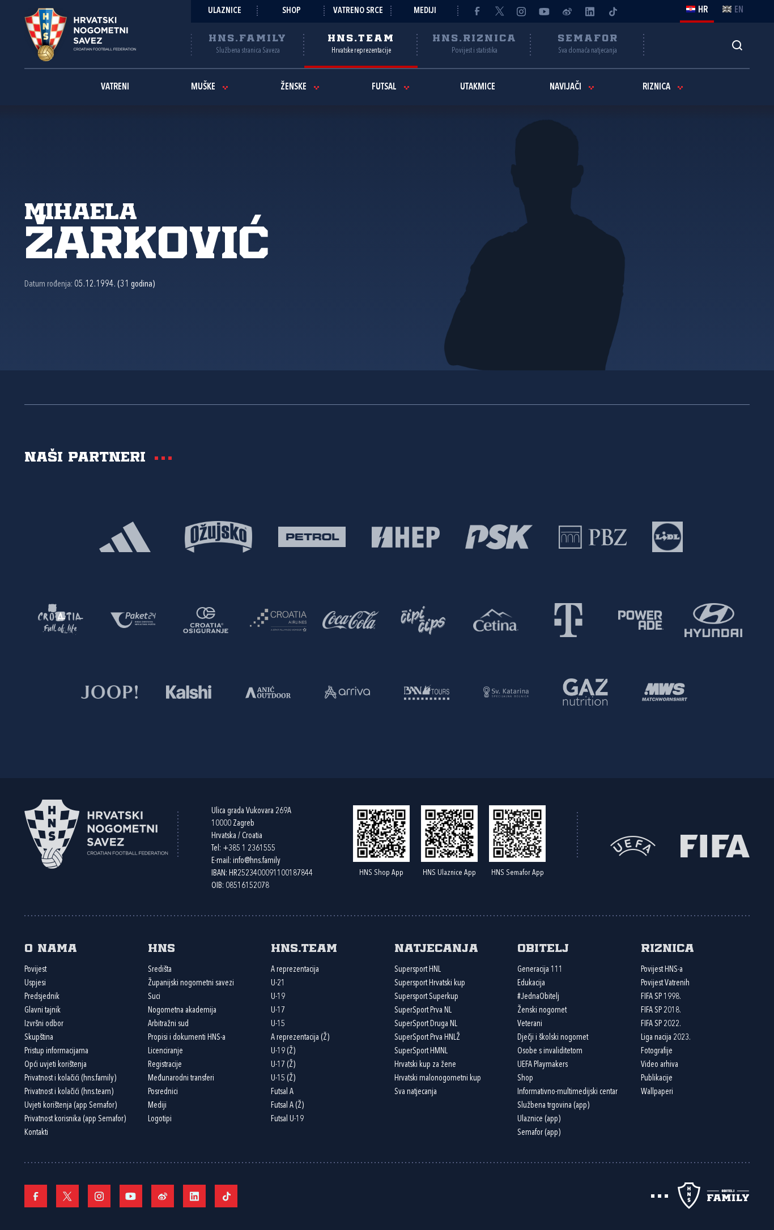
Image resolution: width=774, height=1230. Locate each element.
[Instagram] (522, 11)
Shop (291, 11)
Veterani (529, 1024)
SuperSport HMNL (421, 1051)
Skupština (38, 1037)
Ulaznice (224, 11)
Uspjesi (35, 983)
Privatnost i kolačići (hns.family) (70, 1078)
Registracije (165, 1065)
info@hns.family (256, 861)
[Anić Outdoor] (268, 691)
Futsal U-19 (287, 1119)
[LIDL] (667, 536)
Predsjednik (41, 997)
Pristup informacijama (56, 1051)
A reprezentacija (295, 970)
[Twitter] (499, 11)
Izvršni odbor (43, 1024)
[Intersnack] (423, 619)
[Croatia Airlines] (278, 619)
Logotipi (160, 1119)
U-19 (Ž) (283, 1051)
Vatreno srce (358, 11)
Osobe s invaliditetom (549, 1051)
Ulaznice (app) (538, 1119)
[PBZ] (592, 536)
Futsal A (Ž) (287, 1105)
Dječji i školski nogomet (552, 1037)
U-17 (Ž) (283, 1065)
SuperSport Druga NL (425, 1024)
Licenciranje (165, 1051)
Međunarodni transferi (181, 1078)
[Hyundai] (713, 619)
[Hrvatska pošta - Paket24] (133, 619)
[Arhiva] (737, 45)
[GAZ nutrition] (585, 691)
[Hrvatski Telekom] (568, 619)
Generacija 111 (540, 970)
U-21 (278, 983)
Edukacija (531, 983)
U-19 (278, 997)
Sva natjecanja (415, 1092)
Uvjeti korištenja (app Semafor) (70, 1105)
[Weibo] (567, 11)
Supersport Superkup (426, 997)
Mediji (425, 11)
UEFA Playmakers (542, 1065)
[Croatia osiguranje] (205, 619)
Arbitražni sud (168, 1024)
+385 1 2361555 (249, 848)
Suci (154, 997)
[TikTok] (612, 11)
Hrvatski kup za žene (425, 1065)
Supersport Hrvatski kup (429, 983)
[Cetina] (496, 619)
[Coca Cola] (350, 619)
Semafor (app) (538, 1133)
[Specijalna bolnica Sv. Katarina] (506, 691)
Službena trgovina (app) (553, 1105)
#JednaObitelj (538, 997)
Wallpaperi (657, 1092)
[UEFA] (633, 844)
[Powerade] (641, 619)
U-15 (278, 1024)
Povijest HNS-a (662, 970)
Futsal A (282, 1092)
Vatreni (115, 87)
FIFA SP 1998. (661, 997)
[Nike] (125, 536)
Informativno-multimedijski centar (567, 1092)
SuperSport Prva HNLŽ (427, 1037)
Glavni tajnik (42, 1010)
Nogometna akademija (182, 1010)
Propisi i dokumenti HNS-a (187, 1037)
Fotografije (657, 1051)
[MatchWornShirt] (664, 691)
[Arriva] (347, 691)
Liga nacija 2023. (666, 1037)
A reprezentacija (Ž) (300, 1037)
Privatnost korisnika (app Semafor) (75, 1119)
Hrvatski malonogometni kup (437, 1078)
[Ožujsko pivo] (218, 536)
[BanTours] (426, 691)
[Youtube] (544, 11)
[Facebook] (476, 11)
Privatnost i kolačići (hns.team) (68, 1092)
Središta (160, 970)
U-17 (278, 1010)
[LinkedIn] (590, 11)
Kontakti (36, 1133)
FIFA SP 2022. (661, 1024)
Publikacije (657, 1078)
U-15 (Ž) (283, 1078)
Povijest (35, 970)
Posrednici (163, 1092)
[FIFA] (715, 844)
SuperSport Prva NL (423, 1010)
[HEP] (405, 536)
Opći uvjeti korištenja (55, 1065)
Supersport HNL (417, 970)
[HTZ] (60, 619)
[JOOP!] (109, 691)
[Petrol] (312, 536)
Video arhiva (659, 1065)
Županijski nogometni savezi (191, 983)
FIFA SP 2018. (661, 1010)
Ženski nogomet (542, 1010)
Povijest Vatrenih (665, 983)
